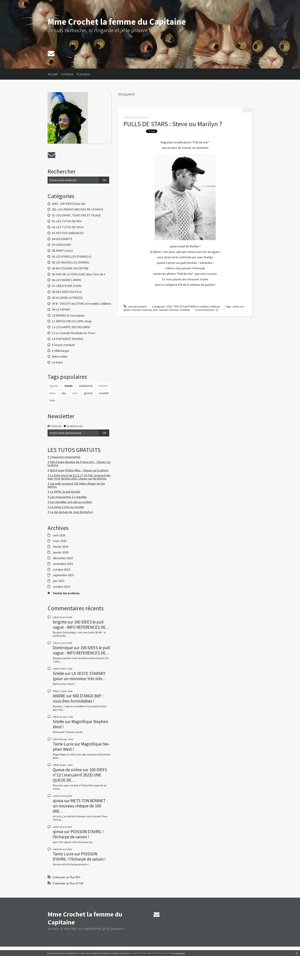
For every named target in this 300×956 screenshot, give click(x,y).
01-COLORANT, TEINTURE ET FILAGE (76, 215)
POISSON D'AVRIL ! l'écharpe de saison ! (78, 834)
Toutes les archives (66, 593)
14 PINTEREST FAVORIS (67, 339)
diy (63, 393)
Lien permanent (137, 306)
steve (235, 306)
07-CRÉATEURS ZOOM (66, 286)
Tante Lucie (63, 744)
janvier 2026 (60, 552)
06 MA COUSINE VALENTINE (70, 268)
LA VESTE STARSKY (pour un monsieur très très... (79, 676)
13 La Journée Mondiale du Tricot (73, 333)
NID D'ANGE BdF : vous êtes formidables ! (78, 698)
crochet (104, 393)
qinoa (58, 800)
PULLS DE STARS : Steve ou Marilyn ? (172, 124)
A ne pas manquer (63, 345)
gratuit (88, 393)
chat (75, 393)
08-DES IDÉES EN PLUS (67, 292)
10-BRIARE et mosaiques (68, 315)
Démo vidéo (60, 356)
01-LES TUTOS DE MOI (67, 221)
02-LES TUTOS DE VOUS (68, 227)
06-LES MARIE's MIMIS (66, 280)
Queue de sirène (67, 769)
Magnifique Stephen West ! (80, 724)
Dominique (63, 647)
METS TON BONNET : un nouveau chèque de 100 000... (80, 806)
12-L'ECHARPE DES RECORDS (71, 327)
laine (52, 393)
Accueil (53, 74)
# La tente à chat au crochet (66, 507)
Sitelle (58, 673)
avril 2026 (59, 535)
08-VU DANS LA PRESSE (67, 298)
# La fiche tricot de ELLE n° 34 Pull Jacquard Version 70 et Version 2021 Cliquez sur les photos (79, 476)
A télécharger (60, 351)
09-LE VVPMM (61, 309)
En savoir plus (179, 953)
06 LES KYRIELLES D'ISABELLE (72, 256)
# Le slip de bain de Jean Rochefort (70, 512)
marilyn (136, 309)
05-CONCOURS (61, 245)
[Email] (51, 53)
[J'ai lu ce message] (296, 953)
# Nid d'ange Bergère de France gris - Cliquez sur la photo (79, 463)
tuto (52, 400)
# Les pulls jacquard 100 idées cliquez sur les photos (76, 485)
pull (155, 309)
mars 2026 (59, 541)
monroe (147, 309)
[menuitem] (54, 74)
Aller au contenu (11, 3)
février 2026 (60, 547)
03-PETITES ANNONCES (68, 233)
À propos (83, 74)
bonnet (103, 386)
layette (54, 386)
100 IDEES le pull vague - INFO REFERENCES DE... (81, 624)
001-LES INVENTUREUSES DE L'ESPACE (77, 209)
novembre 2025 (63, 564)
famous (173, 309)
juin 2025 (58, 581)
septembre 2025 (63, 575)
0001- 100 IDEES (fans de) (68, 204)
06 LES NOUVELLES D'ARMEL (71, 262)
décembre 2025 (63, 558)
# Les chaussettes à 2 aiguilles (67, 497)
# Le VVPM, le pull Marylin (64, 492)
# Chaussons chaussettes (64, 457)
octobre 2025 (61, 570)
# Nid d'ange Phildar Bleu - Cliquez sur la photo (78, 470)
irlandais (185, 309)
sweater (163, 309)
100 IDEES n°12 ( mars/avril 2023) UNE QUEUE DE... (80, 775)
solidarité (86, 386)
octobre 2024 (61, 587)
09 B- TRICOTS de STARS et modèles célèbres (81, 304)
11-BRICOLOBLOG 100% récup (71, 321)
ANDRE (59, 696)
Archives (67, 74)
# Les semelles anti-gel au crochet (70, 502)
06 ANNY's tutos (62, 251)
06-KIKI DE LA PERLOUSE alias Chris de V (78, 274)
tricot (69, 386)
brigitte (60, 622)
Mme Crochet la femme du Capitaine (117, 21)
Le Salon (57, 362)
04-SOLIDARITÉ (62, 239)
